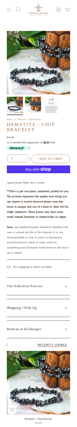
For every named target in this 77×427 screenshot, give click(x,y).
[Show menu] (9, 9)
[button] (18, 9)
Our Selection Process (24, 286)
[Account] (58, 9)
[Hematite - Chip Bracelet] (38, 383)
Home (9, 119)
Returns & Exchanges (24, 329)
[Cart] (67, 9)
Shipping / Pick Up (22, 308)
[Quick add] (12, 409)
